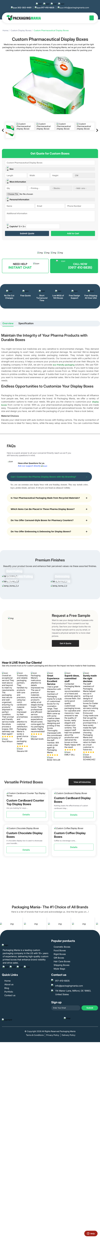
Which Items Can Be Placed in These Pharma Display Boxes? (43, 509)
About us (8, 984)
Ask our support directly (29, 466)
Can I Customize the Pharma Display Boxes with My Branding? (43, 477)
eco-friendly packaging (64, 365)
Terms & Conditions (35, 1035)
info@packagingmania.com (76, 7)
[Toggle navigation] (91, 17)
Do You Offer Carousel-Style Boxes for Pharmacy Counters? (42, 520)
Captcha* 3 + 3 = (18, 226)
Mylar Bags (59, 968)
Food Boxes (60, 950)
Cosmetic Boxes (62, 947)
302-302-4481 (24, 7)
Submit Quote (27, 233)
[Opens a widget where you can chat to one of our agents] (91, 1234)
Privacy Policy (52, 1035)
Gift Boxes (59, 957)
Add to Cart (73, 233)
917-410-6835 (47, 7)
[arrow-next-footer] (97, 924)
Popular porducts (63, 941)
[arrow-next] (95, 716)
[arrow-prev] (4, 716)
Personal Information (19, 199)
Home (5, 30)
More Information (18, 182)
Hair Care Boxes (62, 961)
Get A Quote (65, 643)
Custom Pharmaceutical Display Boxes (51, 30)
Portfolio (8, 991)
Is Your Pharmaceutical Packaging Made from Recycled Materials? (45, 498)
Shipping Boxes (61, 965)
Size (11, 169)
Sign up (56, 1002)
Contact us (9, 995)
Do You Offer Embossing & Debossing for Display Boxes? (41, 531)
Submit (89, 1008)
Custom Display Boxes (21, 30)
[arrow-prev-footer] (2, 924)
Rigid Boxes (60, 954)
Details (26, 814)
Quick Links (10, 975)
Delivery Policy (68, 1035)
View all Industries (82, 782)
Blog (6, 988)
